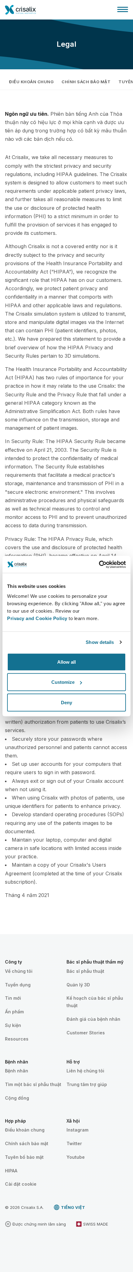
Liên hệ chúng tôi (85, 1070)
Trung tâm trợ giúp (86, 1084)
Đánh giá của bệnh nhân (93, 1019)
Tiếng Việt (73, 1207)
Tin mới (13, 998)
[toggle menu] (122, 9)
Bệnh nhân (16, 1070)
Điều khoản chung (31, 81)
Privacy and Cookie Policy (37, 618)
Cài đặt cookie (20, 1184)
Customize (63, 682)
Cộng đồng (17, 1098)
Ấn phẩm (14, 1011)
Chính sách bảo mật (86, 81)
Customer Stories (85, 1032)
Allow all (66, 661)
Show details (100, 642)
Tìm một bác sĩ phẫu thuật (33, 1084)
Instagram (77, 1129)
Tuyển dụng (18, 984)
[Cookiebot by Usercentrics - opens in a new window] (99, 564)
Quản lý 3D (78, 984)
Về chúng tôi (18, 971)
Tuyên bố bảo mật (24, 1157)
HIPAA (11, 1170)
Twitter (74, 1143)
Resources (16, 1038)
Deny (66, 702)
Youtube (75, 1157)
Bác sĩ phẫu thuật (85, 971)
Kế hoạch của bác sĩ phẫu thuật (94, 1001)
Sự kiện (13, 1025)
